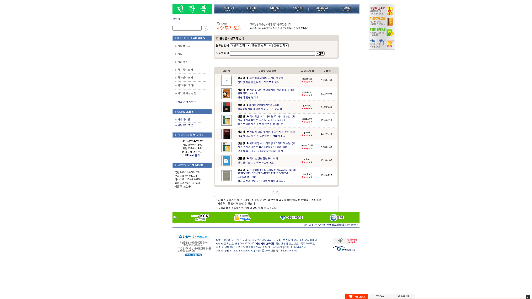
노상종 (277, 240)
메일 (226, 250)
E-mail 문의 (193, 155)
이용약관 (320, 224)
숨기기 (528, 297)
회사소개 (308, 224)
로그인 (176, 19)
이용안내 (353, 224)
